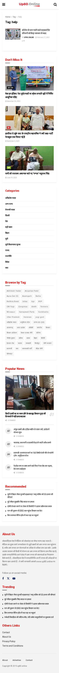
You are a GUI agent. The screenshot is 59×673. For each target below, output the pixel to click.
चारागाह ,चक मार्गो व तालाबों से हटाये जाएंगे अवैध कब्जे (32, 442)
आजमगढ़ (10, 328)
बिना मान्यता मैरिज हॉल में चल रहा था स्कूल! (22, 515)
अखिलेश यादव (10, 198)
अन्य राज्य (10, 88)
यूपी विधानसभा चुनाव (12, 244)
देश (9, 127)
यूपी (9, 167)
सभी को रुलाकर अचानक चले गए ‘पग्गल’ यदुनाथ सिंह (27, 173)
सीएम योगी (39, 349)
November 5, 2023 (13, 141)
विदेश (7, 262)
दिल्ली (7, 215)
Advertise (17, 660)
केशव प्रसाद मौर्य (26, 333)
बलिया (21, 338)
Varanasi (28, 317)
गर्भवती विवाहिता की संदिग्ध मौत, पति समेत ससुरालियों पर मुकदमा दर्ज (29, 617)
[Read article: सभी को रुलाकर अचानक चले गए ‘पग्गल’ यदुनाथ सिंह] (29, 158)
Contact (6, 632)
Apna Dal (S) (12, 296)
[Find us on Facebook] (3, 578)
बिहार (7, 233)
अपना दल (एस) (39, 322)
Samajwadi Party (26, 312)
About (5, 660)
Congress (22, 307)
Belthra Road (13, 301)
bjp (32, 301)
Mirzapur (11, 312)
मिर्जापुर (37, 343)
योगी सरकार (48, 343)
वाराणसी (9, 349)
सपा (6, 268)
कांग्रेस (39, 328)
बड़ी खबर (8, 227)
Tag (14, 17)
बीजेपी (43, 338)
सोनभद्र (9, 354)
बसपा (28, 338)
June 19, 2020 (12, 177)
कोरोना (38, 333)
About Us (6, 637)
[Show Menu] (3, 4)
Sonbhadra (43, 312)
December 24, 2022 (13, 101)
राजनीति (8, 256)
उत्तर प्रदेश (21, 328)
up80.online (29, 37)
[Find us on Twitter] (8, 578)
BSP (40, 301)
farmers (44, 307)
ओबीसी (31, 328)
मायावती (28, 343)
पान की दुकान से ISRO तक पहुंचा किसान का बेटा (24, 510)
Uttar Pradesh (13, 317)
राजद (7, 250)
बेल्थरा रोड (10, 343)
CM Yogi (11, 307)
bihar (25, 301)
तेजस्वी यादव (10, 209)
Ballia (38, 296)
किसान (48, 328)
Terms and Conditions (12, 646)
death (34, 307)
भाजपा (20, 343)
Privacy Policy (8, 641)
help (20, 17)
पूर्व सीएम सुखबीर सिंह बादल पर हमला (20, 501)
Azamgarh (27, 296)
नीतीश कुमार (11, 338)
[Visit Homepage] (29, 4)
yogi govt (40, 317)
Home (7, 17)
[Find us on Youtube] (14, 578)
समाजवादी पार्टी (27, 349)
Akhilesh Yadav (14, 291)
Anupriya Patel (32, 291)
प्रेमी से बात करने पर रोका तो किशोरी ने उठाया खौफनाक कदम (29, 506)
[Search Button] (55, 4)
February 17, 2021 (43, 37)
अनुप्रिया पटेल (25, 322)
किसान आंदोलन (12, 333)
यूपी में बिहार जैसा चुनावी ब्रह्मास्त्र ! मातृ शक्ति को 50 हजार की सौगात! (29, 594)
